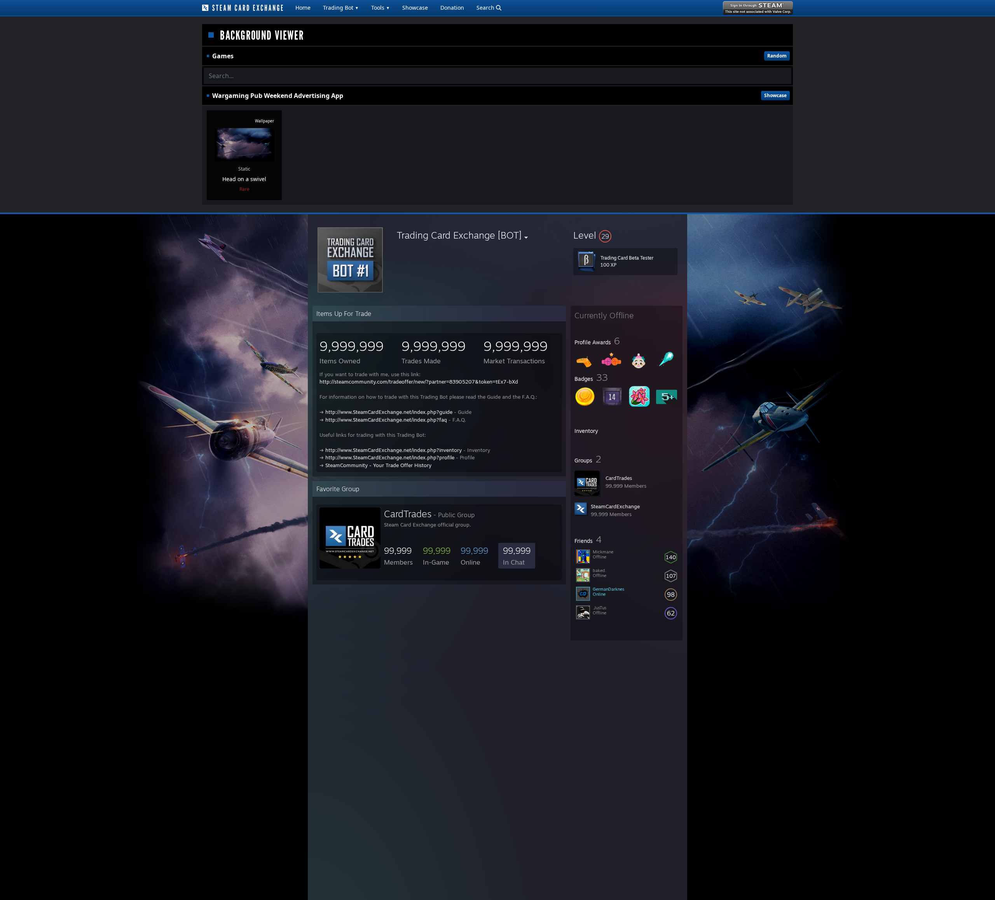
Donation (452, 7)
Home (303, 7)
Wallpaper (264, 121)
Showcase (415, 7)
